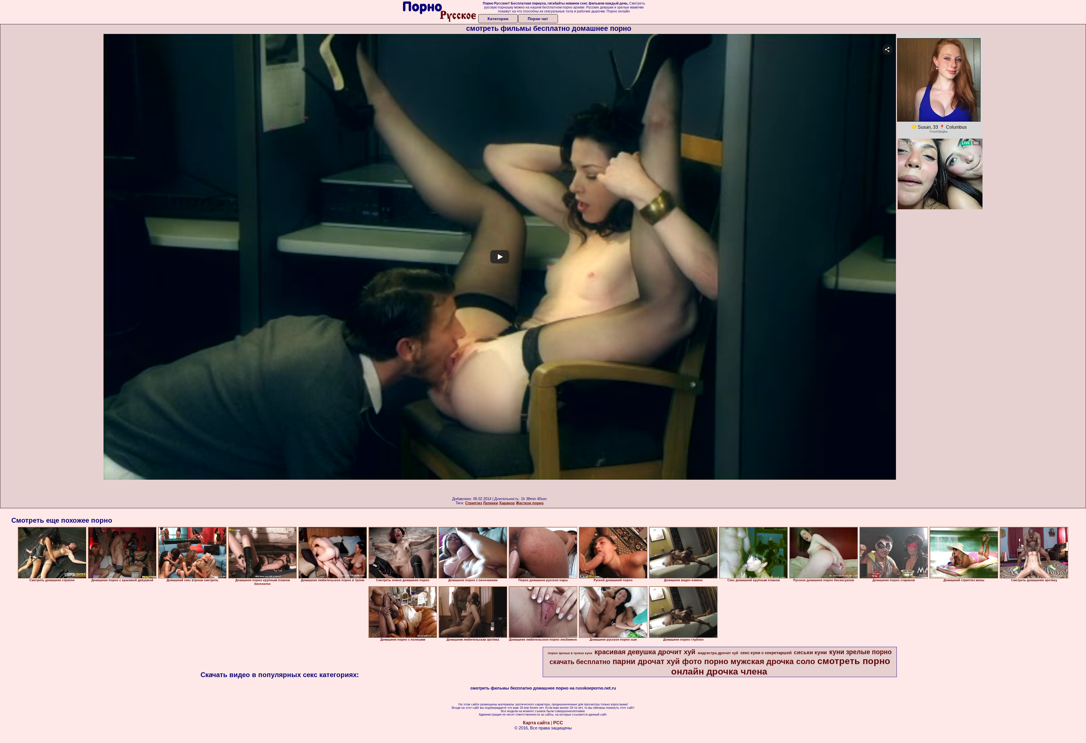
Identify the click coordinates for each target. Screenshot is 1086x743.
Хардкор (507, 503)
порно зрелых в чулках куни (570, 653)
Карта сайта (536, 722)
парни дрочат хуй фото (657, 661)
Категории (498, 18)
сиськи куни (810, 652)
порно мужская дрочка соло (759, 661)
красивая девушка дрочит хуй (644, 652)
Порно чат (538, 18)
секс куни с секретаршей (766, 653)
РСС (558, 722)
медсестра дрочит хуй (718, 653)
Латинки (490, 503)
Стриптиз (473, 503)
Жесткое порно (530, 503)
